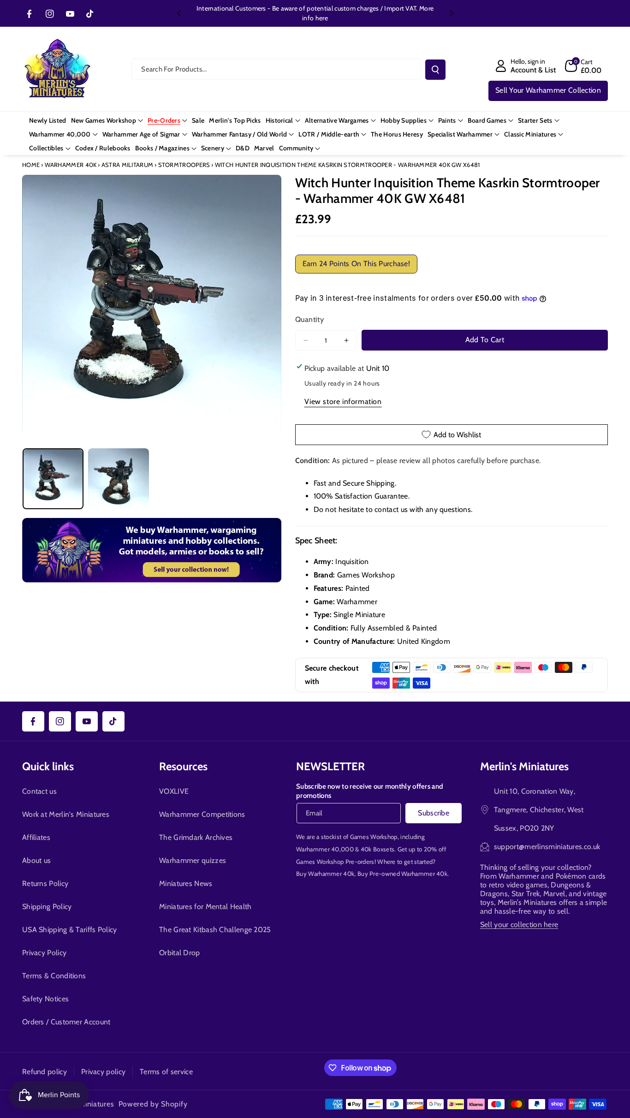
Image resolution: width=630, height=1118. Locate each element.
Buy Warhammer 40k (325, 873)
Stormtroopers (184, 164)
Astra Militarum (127, 164)
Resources (183, 766)
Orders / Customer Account (66, 1021)
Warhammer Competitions (202, 814)
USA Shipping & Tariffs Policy (69, 929)
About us (36, 860)
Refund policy (44, 1071)
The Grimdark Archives (195, 837)
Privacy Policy (44, 952)
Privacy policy (103, 1071)
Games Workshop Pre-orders (335, 861)
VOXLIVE (174, 791)
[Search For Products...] (435, 69)
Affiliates (36, 837)
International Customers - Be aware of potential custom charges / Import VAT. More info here (315, 13)
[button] (583, 66)
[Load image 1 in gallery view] (53, 478)
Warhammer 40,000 (325, 849)
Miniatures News (186, 883)
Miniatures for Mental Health (205, 906)
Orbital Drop (179, 952)
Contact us (39, 791)
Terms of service (166, 1071)
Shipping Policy (47, 906)
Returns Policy (45, 883)
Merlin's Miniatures (524, 766)
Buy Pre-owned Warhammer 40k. (403, 873)
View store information (343, 401)
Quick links (48, 766)
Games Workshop (374, 836)
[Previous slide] (179, 13)
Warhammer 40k (71, 164)
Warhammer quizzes (192, 860)
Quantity (309, 319)
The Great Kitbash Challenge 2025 (215, 929)
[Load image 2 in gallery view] (118, 478)
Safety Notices (45, 998)
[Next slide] (451, 13)
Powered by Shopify (153, 1104)
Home (31, 164)
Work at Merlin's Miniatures (65, 814)
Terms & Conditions (54, 975)
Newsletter (330, 766)
